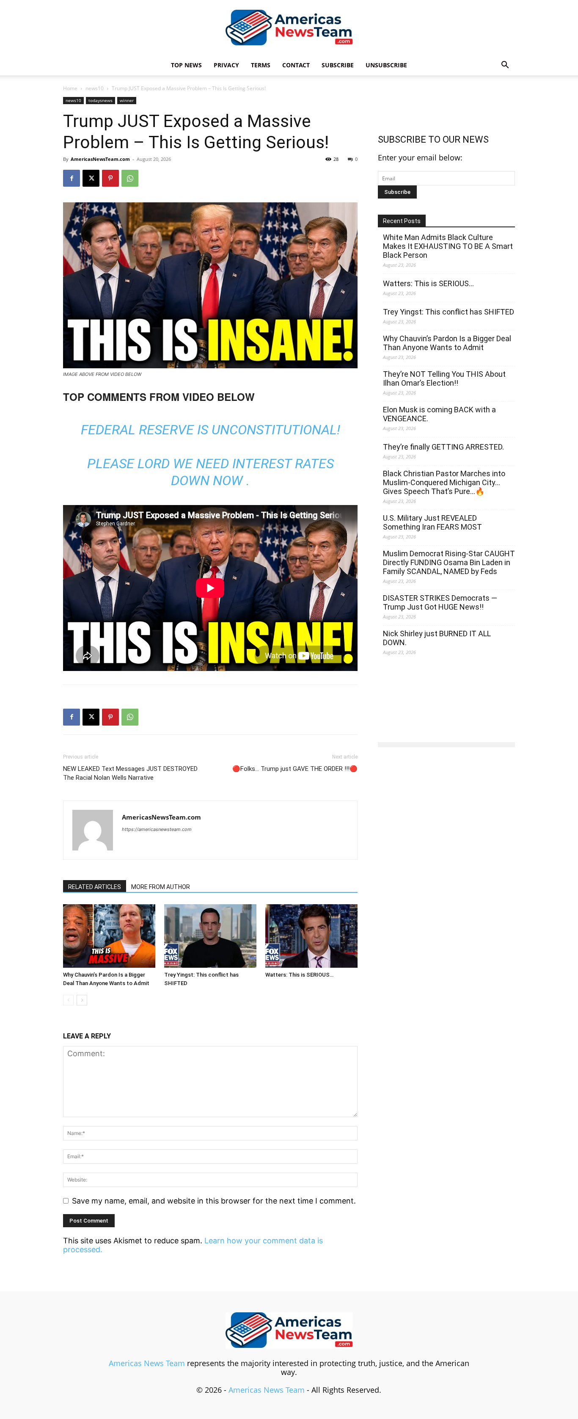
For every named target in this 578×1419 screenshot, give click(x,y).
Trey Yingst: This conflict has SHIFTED (448, 311)
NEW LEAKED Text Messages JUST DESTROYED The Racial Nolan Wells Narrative (130, 773)
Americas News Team (147, 1363)
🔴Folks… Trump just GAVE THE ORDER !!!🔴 (295, 769)
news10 (94, 88)
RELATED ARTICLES (94, 886)
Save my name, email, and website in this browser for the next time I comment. (214, 1200)
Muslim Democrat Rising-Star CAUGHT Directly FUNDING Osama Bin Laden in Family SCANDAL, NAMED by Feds (449, 562)
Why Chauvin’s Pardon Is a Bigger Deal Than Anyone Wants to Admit (447, 343)
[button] (505, 65)
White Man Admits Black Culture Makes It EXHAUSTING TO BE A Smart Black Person (448, 246)
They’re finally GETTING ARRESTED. (443, 446)
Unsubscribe (386, 65)
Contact (296, 65)
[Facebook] (71, 178)
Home (70, 88)
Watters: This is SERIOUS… (299, 975)
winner (127, 100)
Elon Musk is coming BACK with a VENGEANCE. (439, 414)
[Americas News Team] (289, 28)
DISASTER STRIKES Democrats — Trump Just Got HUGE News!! (440, 602)
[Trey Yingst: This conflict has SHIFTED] (210, 936)
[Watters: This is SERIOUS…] (311, 936)
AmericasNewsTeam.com (100, 159)
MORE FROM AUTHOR (160, 886)
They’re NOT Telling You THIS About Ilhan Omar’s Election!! (444, 378)
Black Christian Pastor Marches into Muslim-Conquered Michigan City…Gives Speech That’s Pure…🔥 (444, 482)
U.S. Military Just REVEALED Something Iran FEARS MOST (432, 522)
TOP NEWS (186, 65)
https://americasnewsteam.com (157, 829)
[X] (91, 178)
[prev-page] (68, 1000)
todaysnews (100, 100)
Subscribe (338, 65)
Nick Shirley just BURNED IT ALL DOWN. (437, 638)
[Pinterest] (110, 178)
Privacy (226, 65)
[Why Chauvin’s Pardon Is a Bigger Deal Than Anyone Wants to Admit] (109, 936)
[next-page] (82, 1000)
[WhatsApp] (129, 178)
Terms (260, 65)
